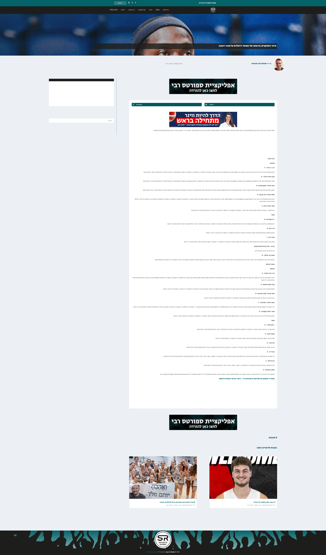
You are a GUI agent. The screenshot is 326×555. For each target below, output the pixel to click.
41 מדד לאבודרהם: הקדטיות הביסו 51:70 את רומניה (177, 502)
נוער (150, 10)
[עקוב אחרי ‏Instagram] (129, 2)
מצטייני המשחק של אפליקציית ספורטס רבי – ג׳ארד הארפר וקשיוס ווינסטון (247, 378)
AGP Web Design (151, 552)
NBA (158, 10)
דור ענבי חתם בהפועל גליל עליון (264, 502)
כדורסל (166, 10)
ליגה (167, 64)
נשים (168, 505)
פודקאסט (141, 10)
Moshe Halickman (259, 64)
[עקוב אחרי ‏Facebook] (135, 2)
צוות (123, 10)
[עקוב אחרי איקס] (132, 2)
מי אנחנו (131, 10)
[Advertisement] (101, 93)
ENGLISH (114, 10)
